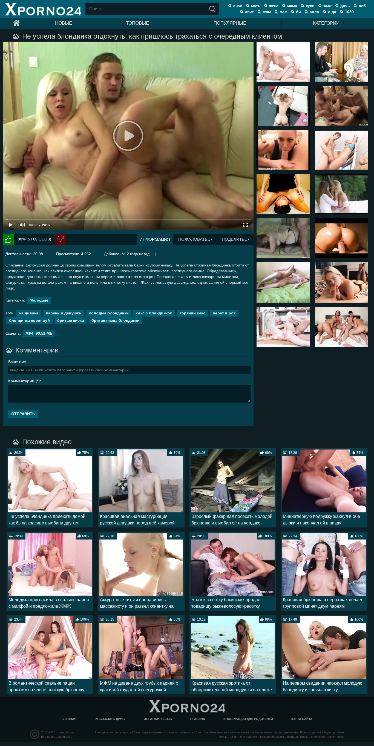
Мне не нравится (60, 239)
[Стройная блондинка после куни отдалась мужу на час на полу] (283, 327)
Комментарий (21, 381)
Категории (326, 23)
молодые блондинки (108, 313)
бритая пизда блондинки (115, 320)
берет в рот (224, 313)
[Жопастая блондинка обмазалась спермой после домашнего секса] (341, 238)
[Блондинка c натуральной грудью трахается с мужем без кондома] (283, 282)
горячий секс (192, 313)
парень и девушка (63, 313)
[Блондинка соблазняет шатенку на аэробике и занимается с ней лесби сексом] (341, 194)
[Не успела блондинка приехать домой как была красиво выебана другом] (283, 62)
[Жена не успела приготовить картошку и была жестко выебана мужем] (341, 106)
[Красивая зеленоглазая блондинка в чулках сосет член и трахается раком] (341, 282)
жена (273, 6)
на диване (29, 313)
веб (362, 6)
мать (255, 6)
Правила (197, 719)
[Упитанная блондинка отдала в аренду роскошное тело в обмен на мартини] (283, 106)
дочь (345, 6)
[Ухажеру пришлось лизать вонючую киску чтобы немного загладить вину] (283, 194)
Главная (69, 719)
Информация (155, 239)
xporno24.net (65, 732)
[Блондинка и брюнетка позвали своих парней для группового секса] (341, 327)
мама (292, 6)
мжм (267, 12)
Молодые (39, 300)
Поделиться (236, 239)
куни (310, 6)
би (298, 12)
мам (283, 12)
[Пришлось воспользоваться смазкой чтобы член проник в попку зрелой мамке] (283, 238)
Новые (63, 23)
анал (237, 6)
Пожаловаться (196, 239)
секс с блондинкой (154, 313)
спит (249, 12)
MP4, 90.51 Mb (38, 333)
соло (314, 12)
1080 (349, 12)
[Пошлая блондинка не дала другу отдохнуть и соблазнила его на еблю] (283, 150)
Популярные (230, 23)
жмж (327, 6)
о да (332, 12)
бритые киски (70, 320)
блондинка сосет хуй (29, 320)
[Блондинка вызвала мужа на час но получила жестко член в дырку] (341, 150)
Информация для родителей (248, 719)
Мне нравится (8, 239)
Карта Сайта (301, 719)
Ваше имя (17, 362)
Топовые (137, 23)
